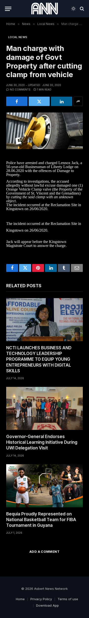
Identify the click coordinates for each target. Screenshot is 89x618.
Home (20, 599)
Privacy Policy (41, 599)
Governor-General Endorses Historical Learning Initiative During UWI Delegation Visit (41, 442)
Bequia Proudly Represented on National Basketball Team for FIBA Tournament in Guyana (41, 519)
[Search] (81, 8)
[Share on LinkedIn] (61, 101)
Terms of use (68, 599)
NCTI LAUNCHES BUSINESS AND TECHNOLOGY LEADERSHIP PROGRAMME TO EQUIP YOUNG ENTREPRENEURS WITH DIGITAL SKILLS (38, 359)
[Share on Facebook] (16, 101)
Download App (47, 605)
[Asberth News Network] (44, 8)
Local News (17, 37)
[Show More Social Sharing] (78, 101)
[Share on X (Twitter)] (39, 101)
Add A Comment (44, 551)
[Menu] (8, 8)
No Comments (20, 89)
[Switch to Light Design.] (73, 8)
